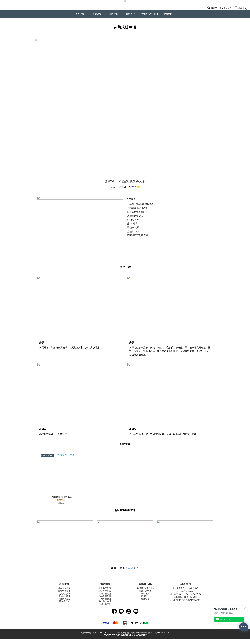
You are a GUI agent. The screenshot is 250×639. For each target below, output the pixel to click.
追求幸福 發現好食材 (145, 588)
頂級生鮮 (113, 14)
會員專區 (167, 14)
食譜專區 (130, 14)
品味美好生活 (105, 601)
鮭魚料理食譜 (105, 591)
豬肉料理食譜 (105, 593)
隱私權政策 (64, 601)
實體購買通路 (64, 599)
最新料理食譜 (105, 588)
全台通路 (145, 593)
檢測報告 (145, 596)
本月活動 (80, 14)
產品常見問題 (64, 588)
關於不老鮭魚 (145, 591)
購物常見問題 (64, 591)
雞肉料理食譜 (105, 596)
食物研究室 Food (149, 14)
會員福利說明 (64, 596)
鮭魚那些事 (105, 604)
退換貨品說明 (64, 593)
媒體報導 (145, 599)
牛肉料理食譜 (105, 599)
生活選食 (96, 14)
